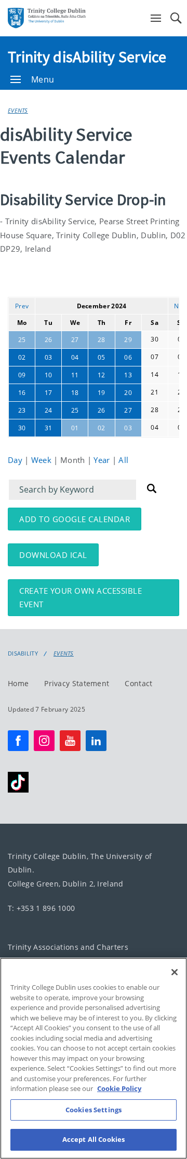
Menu (42, 79)
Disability (23, 653)
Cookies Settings (93, 1109)
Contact (138, 683)
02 (22, 357)
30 (22, 428)
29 (128, 339)
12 (101, 375)
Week (42, 460)
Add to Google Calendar (74, 519)
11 (75, 375)
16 (22, 392)
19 (101, 392)
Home (18, 683)
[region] (93, 1058)
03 (48, 357)
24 (48, 410)
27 (75, 339)
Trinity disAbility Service (87, 56)
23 (22, 410)
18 (75, 392)
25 (22, 339)
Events (18, 110)
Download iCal (53, 555)
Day (16, 460)
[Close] (174, 972)
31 (48, 428)
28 (101, 339)
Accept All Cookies (93, 1139)
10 (48, 375)
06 (128, 357)
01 (75, 428)
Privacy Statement (76, 683)
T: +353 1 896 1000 (41, 907)
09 (22, 375)
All (123, 460)
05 (101, 357)
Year (103, 460)
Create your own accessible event (80, 597)
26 (48, 339)
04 (75, 357)
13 (128, 375)
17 (48, 392)
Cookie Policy (119, 1088)
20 (128, 392)
